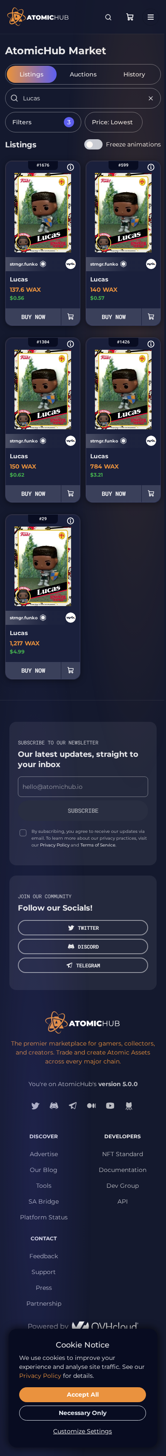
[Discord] (54, 1105)
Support (43, 1272)
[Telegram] (72, 1105)
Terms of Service (97, 845)
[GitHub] (128, 1105)
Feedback (43, 1256)
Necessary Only (82, 1413)
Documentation (122, 1170)
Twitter (88, 927)
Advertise (44, 1154)
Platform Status (44, 1217)
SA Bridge (44, 1201)
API (122, 1201)
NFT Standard (122, 1154)
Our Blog (43, 1170)
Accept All (83, 1394)
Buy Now (33, 317)
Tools (44, 1185)
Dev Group (122, 1185)
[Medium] (91, 1105)
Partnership (43, 1303)
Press (44, 1288)
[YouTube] (110, 1105)
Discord (88, 946)
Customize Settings (82, 1431)
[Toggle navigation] (150, 17)
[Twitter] (35, 1105)
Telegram (88, 965)
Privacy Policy (54, 845)
